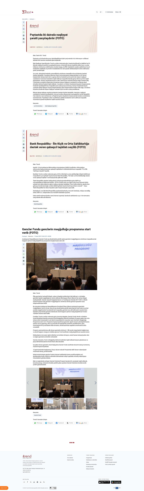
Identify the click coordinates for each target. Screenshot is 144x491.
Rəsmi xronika (70, 460)
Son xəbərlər (70, 457)
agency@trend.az (26, 472)
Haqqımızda (89, 457)
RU (119, 487)
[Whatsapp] (24, 482)
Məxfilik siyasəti (108, 460)
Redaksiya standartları (91, 464)
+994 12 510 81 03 (27, 470)
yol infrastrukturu (38, 106)
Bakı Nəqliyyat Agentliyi (51, 106)
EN (114, 487)
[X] (30, 482)
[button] (23, 22)
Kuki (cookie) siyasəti (110, 464)
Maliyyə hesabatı (90, 468)
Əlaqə (87, 462)
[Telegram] (37, 482)
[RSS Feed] (44, 482)
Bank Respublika (38, 204)
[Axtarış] (96, 12)
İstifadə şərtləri (108, 457)
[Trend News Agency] (27, 456)
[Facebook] (27, 482)
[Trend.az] (27, 12)
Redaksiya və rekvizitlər (91, 460)
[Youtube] (34, 482)
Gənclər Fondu (37, 415)
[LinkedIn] (40, 482)
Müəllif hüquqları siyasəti (111, 462)
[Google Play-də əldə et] (116, 482)
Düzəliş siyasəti (89, 466)
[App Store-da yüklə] (104, 482)
